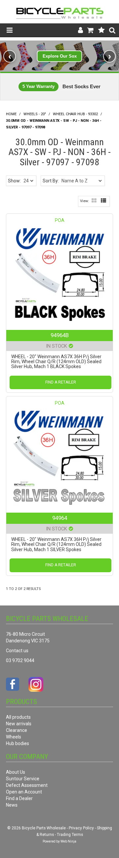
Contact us (17, 650)
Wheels (13, 736)
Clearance (16, 730)
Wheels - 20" (34, 114)
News (12, 805)
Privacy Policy (81, 828)
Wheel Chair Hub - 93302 (75, 114)
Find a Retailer (60, 382)
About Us (15, 772)
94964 (59, 518)
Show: (14, 180)
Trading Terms (70, 834)
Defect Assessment (27, 785)
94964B (60, 335)
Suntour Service (22, 778)
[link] (59, 56)
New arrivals (18, 723)
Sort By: (51, 180)
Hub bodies (17, 743)
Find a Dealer (19, 798)
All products (18, 717)
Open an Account (24, 791)
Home (11, 114)
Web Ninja (68, 841)
